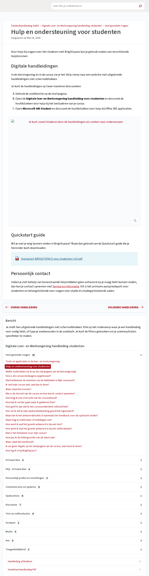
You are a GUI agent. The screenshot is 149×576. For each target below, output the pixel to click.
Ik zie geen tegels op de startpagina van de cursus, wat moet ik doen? (44, 446)
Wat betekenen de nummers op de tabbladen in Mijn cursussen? (40, 380)
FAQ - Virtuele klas (18, 469)
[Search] (140, 6)
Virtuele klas (14, 460)
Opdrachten (14, 496)
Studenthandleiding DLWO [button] (17, 4)
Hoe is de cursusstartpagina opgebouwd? (28, 376)
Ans (9, 540)
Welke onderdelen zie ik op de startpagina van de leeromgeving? (41, 371)
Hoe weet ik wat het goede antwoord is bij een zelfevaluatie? (39, 429)
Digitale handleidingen (34, 66)
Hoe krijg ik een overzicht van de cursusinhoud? (31, 398)
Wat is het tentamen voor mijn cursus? (26, 433)
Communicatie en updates (22, 487)
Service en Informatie (66, 286)
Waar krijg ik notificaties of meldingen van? (29, 420)
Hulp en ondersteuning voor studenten (66, 32)
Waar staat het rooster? (18, 389)
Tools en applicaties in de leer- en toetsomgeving (33, 361)
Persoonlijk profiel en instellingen (27, 478)
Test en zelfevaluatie (19, 514)
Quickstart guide (28, 235)
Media (11, 531)
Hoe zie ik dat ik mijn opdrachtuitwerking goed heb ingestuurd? (40, 411)
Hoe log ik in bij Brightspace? (21, 450)
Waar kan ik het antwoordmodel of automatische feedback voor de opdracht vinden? (52, 415)
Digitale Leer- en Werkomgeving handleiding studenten (72, 26)
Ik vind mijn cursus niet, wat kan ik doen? (27, 385)
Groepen (12, 523)
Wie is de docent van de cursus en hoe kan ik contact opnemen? (40, 393)
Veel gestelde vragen (116, 26)
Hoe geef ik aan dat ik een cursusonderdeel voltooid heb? (37, 407)
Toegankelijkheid (17, 549)
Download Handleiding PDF (22, 569)
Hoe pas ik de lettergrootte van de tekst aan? (30, 437)
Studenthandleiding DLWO (25, 26)
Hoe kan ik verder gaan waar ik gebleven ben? (30, 402)
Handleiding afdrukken (20, 561)
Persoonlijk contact (30, 273)
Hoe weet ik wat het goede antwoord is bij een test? (34, 424)
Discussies (13, 505)
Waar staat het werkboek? (20, 442)
